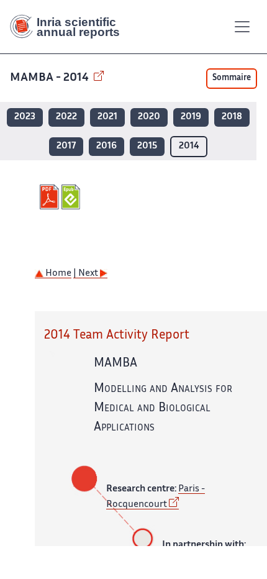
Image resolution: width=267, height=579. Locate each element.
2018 (232, 117)
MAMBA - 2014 (50, 78)
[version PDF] (50, 197)
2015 (147, 146)
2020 (149, 117)
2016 (106, 146)
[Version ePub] (72, 197)
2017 (66, 146)
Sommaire (231, 78)
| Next (86, 274)
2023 (24, 117)
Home (57, 274)
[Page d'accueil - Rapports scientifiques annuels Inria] (69, 26)
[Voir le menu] (242, 26)
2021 (107, 117)
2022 (66, 117)
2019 (191, 117)
